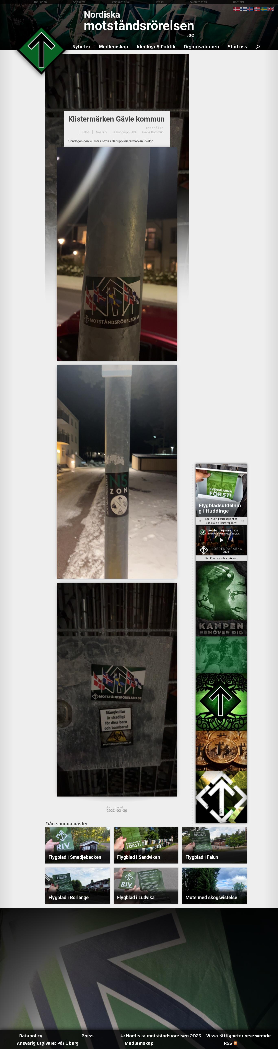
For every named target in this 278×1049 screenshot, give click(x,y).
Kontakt (238, 2)
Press (160, 2)
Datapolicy (30, 1036)
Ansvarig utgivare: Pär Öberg (48, 1043)
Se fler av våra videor (221, 558)
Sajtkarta (79, 2)
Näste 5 (101, 132)
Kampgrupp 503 (124, 132)
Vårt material (121, 2)
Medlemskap (139, 1043)
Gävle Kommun (152, 132)
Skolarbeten (198, 2)
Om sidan (40, 2)
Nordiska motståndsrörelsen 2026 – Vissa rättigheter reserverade (196, 1036)
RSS (228, 1043)
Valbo (85, 132)
